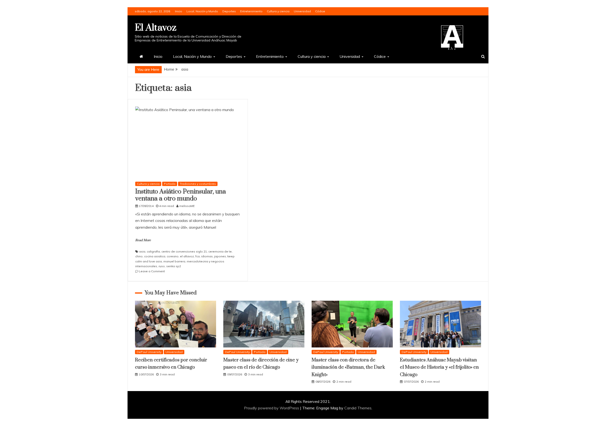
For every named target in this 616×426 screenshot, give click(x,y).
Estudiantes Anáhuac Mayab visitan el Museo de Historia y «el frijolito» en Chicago (439, 367)
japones (220, 256)
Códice (320, 11)
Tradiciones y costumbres (198, 184)
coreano (173, 256)
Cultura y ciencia (278, 11)
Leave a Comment (152, 271)
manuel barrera (174, 261)
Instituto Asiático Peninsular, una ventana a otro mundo (180, 195)
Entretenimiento (251, 11)
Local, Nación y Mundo (202, 11)
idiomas (207, 256)
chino (139, 256)
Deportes (229, 11)
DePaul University (149, 352)
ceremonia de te (220, 251)
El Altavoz (155, 28)
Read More (143, 240)
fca (197, 256)
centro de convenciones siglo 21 (184, 251)
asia (142, 251)
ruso (162, 266)
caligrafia (153, 251)
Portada (169, 184)
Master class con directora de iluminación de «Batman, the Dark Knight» (348, 367)
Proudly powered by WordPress (272, 408)
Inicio (178, 11)
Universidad (302, 11)
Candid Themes (358, 408)
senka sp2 (173, 266)
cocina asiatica (154, 256)
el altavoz (187, 256)
